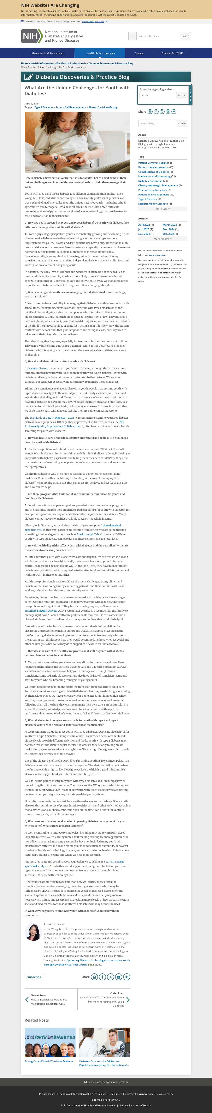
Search (185, 36)
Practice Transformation (152, 190)
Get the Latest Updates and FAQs (117, 14)
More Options (126, 976)
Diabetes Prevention (150, 180)
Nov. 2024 (144, 233)
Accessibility (99, 1093)
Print (94, 976)
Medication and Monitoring (154, 176)
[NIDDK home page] (52, 36)
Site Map (97, 1099)
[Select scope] (132, 36)
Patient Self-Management (71, 107)
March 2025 (170, 224)
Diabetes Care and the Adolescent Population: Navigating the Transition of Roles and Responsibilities (103, 1065)
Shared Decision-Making (103, 107)
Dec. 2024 (169, 229)
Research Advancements (153, 167)
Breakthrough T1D (88, 534)
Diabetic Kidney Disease (152, 203)
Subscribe (34, 977)
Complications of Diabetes (153, 171)
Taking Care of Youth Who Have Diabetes (49, 1061)
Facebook (102, 976)
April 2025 (144, 224)
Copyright (130, 1093)
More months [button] (161, 238)
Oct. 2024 (168, 233)
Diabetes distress (38, 368)
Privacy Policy (47, 1093)
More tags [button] (161, 208)
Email (118, 976)
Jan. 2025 (143, 229)
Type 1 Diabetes (44, 107)
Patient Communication (152, 162)
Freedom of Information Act (73, 1093)
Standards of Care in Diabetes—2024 (52, 417)
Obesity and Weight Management (158, 185)
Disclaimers (115, 1093)
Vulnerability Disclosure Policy (156, 1093)
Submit (182, 95)
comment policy (157, 254)
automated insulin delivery (41, 610)
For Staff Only (112, 1099)
